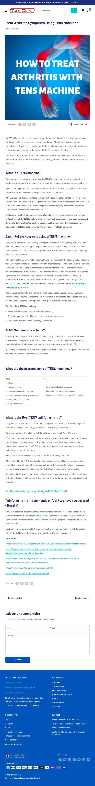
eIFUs (7, 727)
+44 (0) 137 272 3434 (13, 682)
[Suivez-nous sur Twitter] (65, 759)
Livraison (9, 723)
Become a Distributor (14, 692)
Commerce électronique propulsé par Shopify (22, 778)
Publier (18, 659)
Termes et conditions (61, 727)
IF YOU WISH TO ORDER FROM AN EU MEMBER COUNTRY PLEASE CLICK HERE (47, 2)
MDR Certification (59, 690)
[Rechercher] (74, 10)
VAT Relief (56, 682)
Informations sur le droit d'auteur (66, 719)
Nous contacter (11, 739)
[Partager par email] (34, 124)
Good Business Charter (62, 694)
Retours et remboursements (17, 736)
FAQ (6, 719)
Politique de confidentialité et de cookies (69, 723)
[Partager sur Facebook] (20, 124)
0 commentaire (80, 124)
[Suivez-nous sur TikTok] (83, 759)
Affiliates (56, 706)
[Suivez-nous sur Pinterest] (74, 759)
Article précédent (15, 598)
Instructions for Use (13, 732)
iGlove (38, 515)
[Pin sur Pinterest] (24, 124)
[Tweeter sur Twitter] (29, 124)
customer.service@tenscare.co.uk (20, 687)
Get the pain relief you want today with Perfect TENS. (36, 491)
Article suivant (81, 598)
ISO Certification (59, 686)
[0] (88, 10)
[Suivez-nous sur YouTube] (79, 759)
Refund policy (58, 702)
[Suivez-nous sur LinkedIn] (88, 759)
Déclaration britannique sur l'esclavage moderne (68, 733)
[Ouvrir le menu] (6, 11)
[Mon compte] (83, 10)
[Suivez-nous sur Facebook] (60, 759)
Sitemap (55, 698)
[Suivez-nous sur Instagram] (69, 759)
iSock (45, 515)
